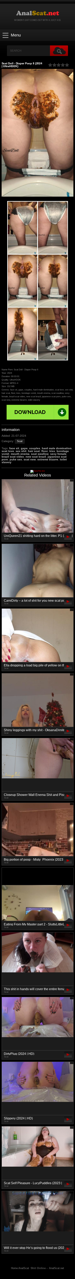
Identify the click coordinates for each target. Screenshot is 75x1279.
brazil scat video (13, 456)
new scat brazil (36, 456)
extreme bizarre (47, 459)
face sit (14, 448)
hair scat (34, 451)
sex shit (21, 451)
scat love (8, 451)
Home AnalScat (20, 1268)
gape (24, 448)
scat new (30, 459)
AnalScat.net (56, 1268)
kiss (52, 451)
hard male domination (57, 448)
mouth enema (20, 453)
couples (34, 448)
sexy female (58, 453)
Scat (19, 441)
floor (44, 451)
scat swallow (40, 453)
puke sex (16, 459)
